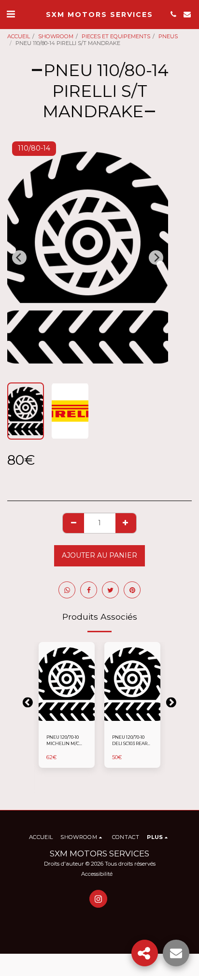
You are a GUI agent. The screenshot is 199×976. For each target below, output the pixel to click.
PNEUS (168, 36)
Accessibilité (97, 873)
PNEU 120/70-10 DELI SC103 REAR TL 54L (129, 740)
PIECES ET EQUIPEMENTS (116, 36)
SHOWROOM (55, 36)
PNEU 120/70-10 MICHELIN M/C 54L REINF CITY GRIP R (62, 740)
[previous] (19, 257)
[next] (156, 257)
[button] (10, 14)
